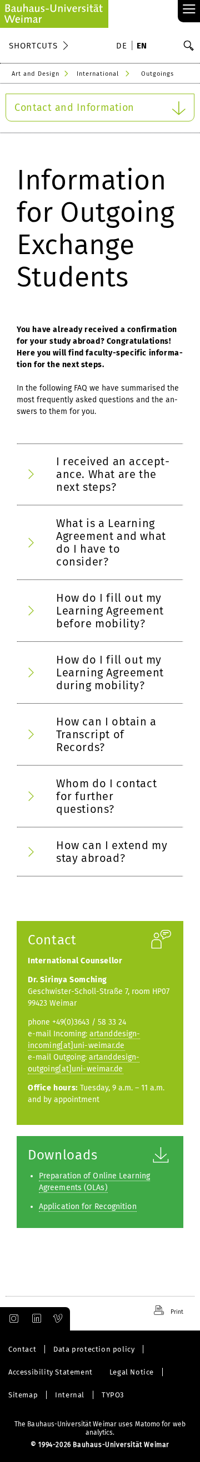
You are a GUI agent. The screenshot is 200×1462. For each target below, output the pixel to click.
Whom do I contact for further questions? (106, 796)
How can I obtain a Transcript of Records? (106, 734)
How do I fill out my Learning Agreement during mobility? (110, 672)
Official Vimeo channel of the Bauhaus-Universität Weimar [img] (58, 1319)
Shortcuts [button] (33, 46)
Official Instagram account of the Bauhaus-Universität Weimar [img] (11, 1319)
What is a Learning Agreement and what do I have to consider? (111, 542)
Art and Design (35, 73)
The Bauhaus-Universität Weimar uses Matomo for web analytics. (100, 1428)
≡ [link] (189, 10)
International (98, 73)
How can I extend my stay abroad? (111, 852)
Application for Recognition (88, 1206)
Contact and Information (74, 107)
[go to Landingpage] (54, 14)
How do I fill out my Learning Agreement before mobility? (110, 610)
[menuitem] (123, 46)
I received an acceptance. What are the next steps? (112, 474)
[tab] (100, 474)
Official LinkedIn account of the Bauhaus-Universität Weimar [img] (35, 1319)
